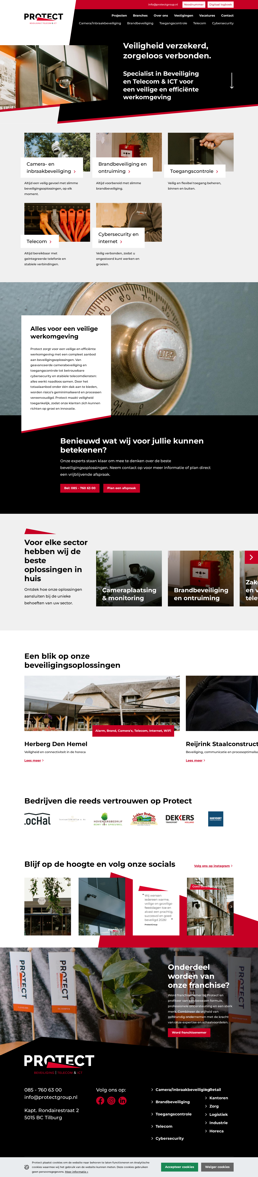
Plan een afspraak (121, 488)
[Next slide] (251, 557)
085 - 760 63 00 (43, 1090)
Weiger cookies (217, 1167)
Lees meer (32, 760)
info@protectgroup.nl (163, 4)
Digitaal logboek (220, 4)
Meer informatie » (76, 1171)
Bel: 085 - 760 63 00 (80, 488)
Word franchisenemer (189, 1032)
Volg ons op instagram (212, 866)
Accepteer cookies (179, 1167)
